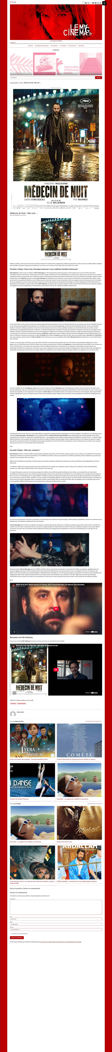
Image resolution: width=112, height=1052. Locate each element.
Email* (11, 922)
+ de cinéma (54, 45)
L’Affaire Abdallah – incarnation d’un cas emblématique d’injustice (77, 881)
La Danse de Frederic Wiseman (19, 799)
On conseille (30, 700)
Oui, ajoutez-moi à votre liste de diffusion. (20, 933)
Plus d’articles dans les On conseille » (95, 803)
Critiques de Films (21, 700)
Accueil (30, 45)
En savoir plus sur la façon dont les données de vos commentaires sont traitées (59, 942)
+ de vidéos (63, 45)
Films (21, 83)
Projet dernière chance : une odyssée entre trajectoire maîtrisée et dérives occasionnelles (32, 882)
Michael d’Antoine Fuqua (64, 842)
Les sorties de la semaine (41, 45)
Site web (11, 927)
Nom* (11, 916)
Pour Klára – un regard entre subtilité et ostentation (72, 799)
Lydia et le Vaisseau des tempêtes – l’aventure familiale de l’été (29, 759)
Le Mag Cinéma (14, 83)
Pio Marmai (13, 703)
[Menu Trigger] (104, 3)
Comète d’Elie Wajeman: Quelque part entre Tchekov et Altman (76, 759)
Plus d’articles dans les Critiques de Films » (94, 721)
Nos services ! (72, 45)
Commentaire (12, 898)
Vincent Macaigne (21, 703)
